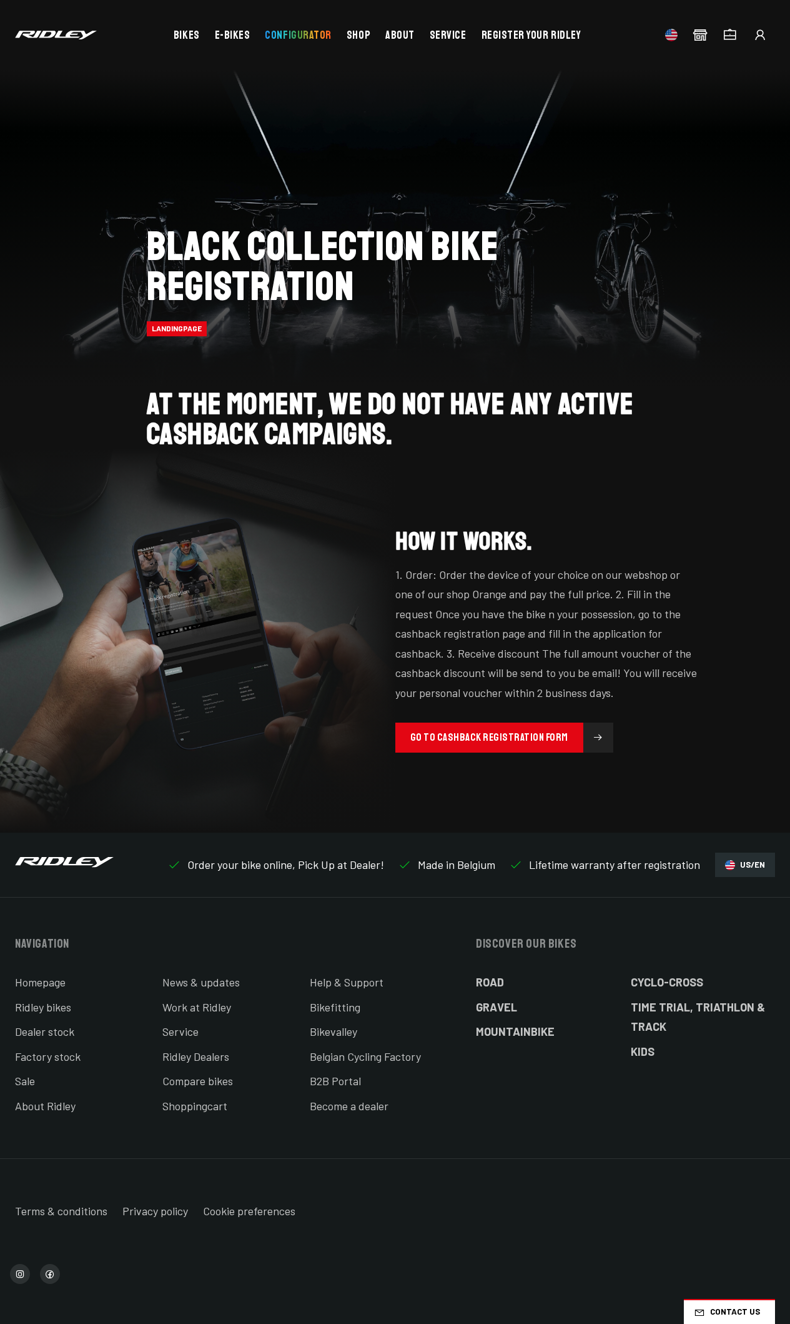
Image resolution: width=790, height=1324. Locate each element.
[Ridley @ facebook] (50, 1274)
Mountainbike (515, 1031)
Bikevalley (333, 1031)
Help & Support (346, 982)
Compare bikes (197, 1081)
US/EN (752, 865)
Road (490, 982)
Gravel (496, 1007)
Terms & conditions (61, 1211)
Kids (642, 1051)
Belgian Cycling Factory (365, 1056)
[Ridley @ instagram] (20, 1274)
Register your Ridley (531, 35)
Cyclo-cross (667, 982)
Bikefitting (335, 1007)
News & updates (201, 982)
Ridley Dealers (195, 1056)
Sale (25, 1081)
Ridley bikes (43, 1007)
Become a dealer (349, 1106)
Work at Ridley (196, 1007)
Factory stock (48, 1056)
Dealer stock (44, 1031)
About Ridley (45, 1106)
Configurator (298, 35)
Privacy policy (155, 1211)
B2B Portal (335, 1081)
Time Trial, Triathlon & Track (698, 1017)
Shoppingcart (194, 1106)
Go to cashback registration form (489, 737)
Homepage (40, 982)
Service (448, 35)
